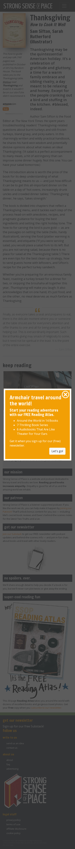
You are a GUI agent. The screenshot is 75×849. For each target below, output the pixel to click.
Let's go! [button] (57, 451)
